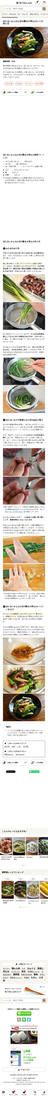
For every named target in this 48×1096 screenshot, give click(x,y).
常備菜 (26, 977)
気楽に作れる (34, 14)
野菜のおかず (8, 754)
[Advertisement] (24, 123)
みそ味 (40, 84)
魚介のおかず (20, 754)
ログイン (37, 3)
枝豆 (24, 971)
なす (18, 14)
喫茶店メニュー (16, 977)
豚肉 (36, 974)
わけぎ (10, 84)
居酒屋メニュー (34, 971)
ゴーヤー (5, 14)
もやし (34, 977)
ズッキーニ (44, 14)
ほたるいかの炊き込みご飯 (15, 512)
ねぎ (20, 84)
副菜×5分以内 (26, 974)
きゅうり (25, 14)
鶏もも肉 (13, 14)
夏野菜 (16, 974)
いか (29, 84)
